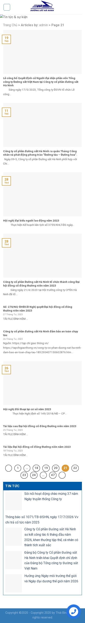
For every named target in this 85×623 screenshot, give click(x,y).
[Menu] (7, 7)
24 (34, 475)
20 (56, 468)
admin (43, 25)
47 (53, 475)
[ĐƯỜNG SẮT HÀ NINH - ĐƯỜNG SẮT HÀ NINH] (42, 7)
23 (24, 475)
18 (36, 468)
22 (75, 468)
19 (46, 468)
